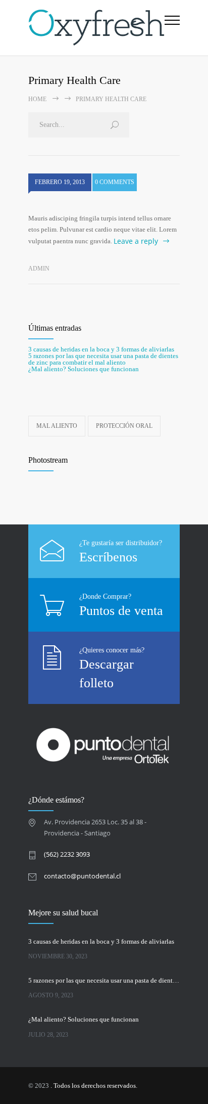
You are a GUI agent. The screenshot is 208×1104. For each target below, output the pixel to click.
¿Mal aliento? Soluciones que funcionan (83, 369)
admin (38, 268)
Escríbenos (108, 557)
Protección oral (124, 425)
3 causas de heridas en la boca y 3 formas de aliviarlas (101, 349)
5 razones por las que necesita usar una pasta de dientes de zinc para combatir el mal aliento (103, 359)
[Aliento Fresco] (96, 27)
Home (37, 99)
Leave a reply (136, 241)
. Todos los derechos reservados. (93, 1085)
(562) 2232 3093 (67, 854)
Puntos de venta (121, 610)
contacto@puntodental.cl (82, 875)
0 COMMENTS (114, 182)
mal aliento (56, 425)
